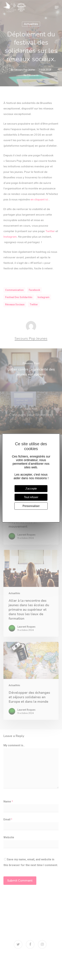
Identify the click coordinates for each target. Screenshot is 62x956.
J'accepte (31, 488)
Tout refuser (31, 497)
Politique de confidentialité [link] (31, 513)
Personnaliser (31, 506)
